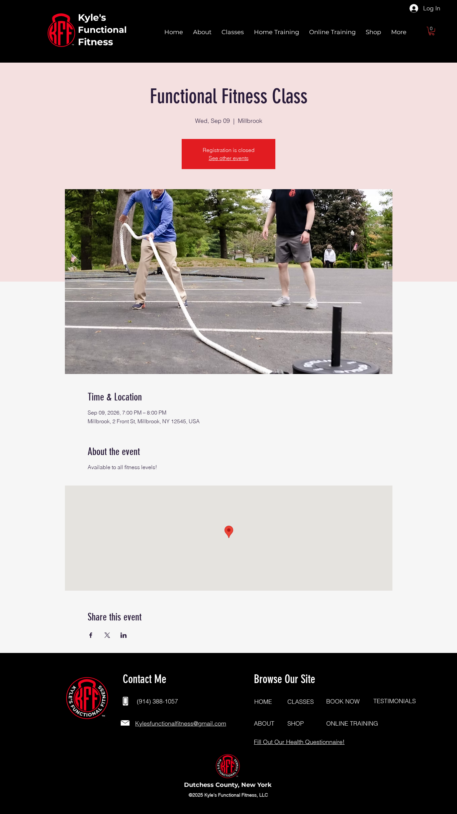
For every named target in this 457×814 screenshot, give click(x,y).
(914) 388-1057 (157, 701)
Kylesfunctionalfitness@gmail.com (180, 723)
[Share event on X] (107, 635)
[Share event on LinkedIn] (123, 635)
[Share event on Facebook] (91, 635)
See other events (229, 158)
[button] (432, 31)
